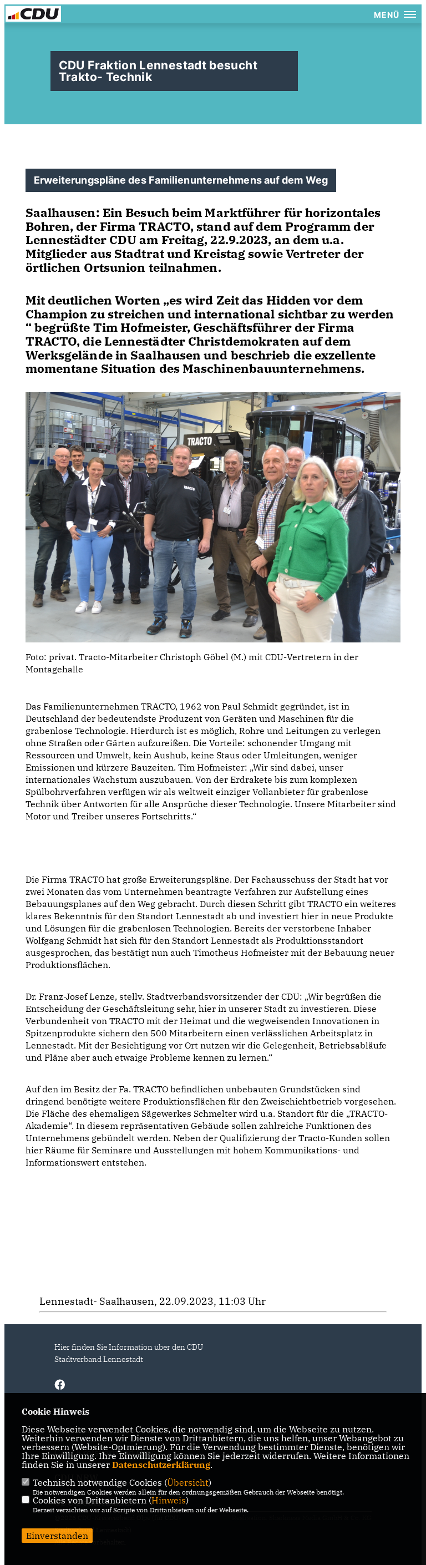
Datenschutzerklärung (161, 1464)
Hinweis (168, 1500)
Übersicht (188, 1482)
